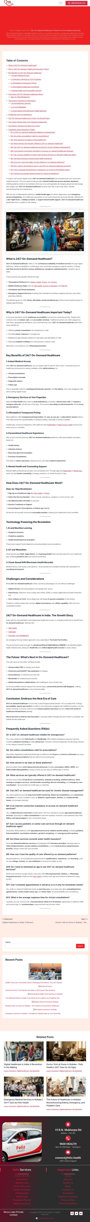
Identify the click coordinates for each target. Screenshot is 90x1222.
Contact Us (68, 1189)
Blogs (68, 1186)
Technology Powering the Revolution (22, 101)
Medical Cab (22, 1183)
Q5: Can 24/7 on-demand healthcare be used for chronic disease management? (40, 147)
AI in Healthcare (49, 33)
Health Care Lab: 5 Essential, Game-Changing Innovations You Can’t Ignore (33, 983)
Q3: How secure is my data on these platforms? (28, 140)
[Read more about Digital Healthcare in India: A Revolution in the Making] (24, 1051)
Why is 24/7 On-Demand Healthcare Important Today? (28, 69)
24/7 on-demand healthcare (15, 33)
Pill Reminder (21, 1193)
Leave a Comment (10, 1071)
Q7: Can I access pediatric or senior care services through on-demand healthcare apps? (43, 155)
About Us (68, 1179)
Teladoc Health (35, 282)
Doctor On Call (22, 1176)
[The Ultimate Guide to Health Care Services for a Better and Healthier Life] (45, 994)
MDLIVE (64, 286)
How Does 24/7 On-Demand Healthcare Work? (25, 94)
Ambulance (22, 1179)
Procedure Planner (22, 1200)
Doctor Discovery (22, 1186)
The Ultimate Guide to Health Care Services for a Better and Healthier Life (32, 998)
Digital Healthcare (23, 1071)
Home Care (22, 1196)
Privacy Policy (68, 1200)
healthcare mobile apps (59, 35)
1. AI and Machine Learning (21, 103)
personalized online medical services (71, 37)
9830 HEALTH (68, 1143)
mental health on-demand (30, 37)
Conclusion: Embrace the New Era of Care (24, 126)
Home (68, 1176)
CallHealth (12, 632)
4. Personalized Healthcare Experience (25, 87)
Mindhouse (78, 471)
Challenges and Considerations (20, 115)
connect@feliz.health (68, 1157)
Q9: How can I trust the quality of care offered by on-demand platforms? (38, 162)
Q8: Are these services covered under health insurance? (31, 159)
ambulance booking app (61, 33)
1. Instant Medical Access (20, 76)
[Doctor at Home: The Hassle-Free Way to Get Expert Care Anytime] (45, 986)
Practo (44, 282)
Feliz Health (38, 286)
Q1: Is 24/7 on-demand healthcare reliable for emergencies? (33, 132)
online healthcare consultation (49, 37)
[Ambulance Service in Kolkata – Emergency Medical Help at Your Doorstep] (45, 1009)
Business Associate (68, 1196)
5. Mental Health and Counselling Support (26, 91)
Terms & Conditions (68, 1203)
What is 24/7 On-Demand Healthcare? (22, 65)
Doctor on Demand (50, 286)
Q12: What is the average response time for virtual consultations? (35, 174)
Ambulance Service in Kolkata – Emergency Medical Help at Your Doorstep (32, 1013)
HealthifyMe (51, 425)
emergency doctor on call (32, 35)
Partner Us (68, 1183)
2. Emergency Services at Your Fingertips (26, 79)
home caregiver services (75, 35)
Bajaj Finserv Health (65, 425)
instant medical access (14, 37)
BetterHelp (67, 471)
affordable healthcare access (33, 33)
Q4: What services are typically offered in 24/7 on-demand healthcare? (37, 144)
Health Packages (22, 1189)
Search (7, 942)
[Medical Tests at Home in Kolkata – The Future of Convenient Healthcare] (45, 1002)
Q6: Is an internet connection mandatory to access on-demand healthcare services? (42, 151)
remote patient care (20, 39)
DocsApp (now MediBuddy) (18, 636)
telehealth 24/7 (56, 39)
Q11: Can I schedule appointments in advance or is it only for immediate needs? (40, 170)
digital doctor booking (77, 33)
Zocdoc (54, 282)
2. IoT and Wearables (18, 107)
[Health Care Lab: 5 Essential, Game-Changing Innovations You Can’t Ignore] (45, 971)
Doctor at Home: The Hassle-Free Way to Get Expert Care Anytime (30, 990)
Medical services (22, 1203)
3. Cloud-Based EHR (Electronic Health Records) (29, 111)
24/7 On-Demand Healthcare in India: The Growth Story (29, 118)
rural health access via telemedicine (39, 39)
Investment (68, 1193)
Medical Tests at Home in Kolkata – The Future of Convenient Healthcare (32, 1006)
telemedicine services (69, 39)
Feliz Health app (46, 35)
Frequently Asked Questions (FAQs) (21, 130)
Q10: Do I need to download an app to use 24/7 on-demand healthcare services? (41, 166)
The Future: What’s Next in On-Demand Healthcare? (27, 122)
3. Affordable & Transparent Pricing (24, 83)
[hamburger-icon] (60, 3)
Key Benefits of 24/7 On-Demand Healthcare (24, 73)
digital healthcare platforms (15, 35)
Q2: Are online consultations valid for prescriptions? (30, 136)
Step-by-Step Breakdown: (20, 97)
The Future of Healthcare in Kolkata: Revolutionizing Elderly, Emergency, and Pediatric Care (65, 1102)
